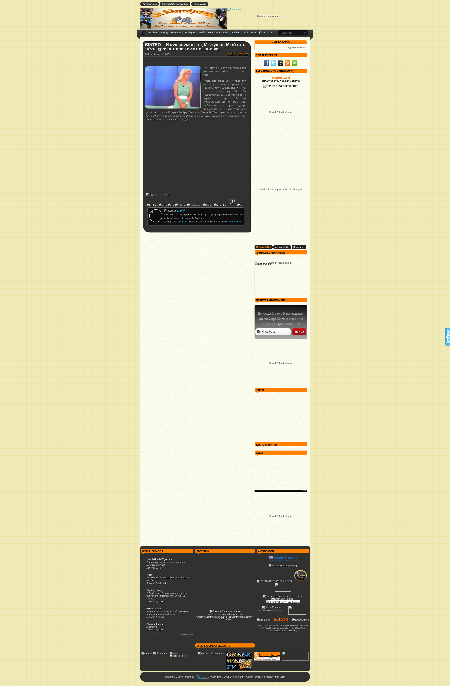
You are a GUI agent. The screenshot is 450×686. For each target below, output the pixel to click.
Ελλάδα (153, 32)
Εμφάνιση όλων (187, 635)
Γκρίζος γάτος (154, 590)
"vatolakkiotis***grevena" (159, 559)
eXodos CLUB (154, 608)
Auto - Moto (222, 32)
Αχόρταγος (151, 627)
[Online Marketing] (272, 607)
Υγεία (245, 32)
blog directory (277, 610)
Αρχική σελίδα (150, 4)
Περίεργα (190, 32)
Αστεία (201, 32)
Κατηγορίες (299, 247)
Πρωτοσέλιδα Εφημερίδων (175, 4)
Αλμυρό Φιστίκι (154, 624)
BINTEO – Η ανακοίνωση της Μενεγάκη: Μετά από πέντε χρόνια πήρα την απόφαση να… (195, 47)
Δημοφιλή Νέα (282, 247)
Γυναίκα (235, 32)
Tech (210, 32)
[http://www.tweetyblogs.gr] (283, 565)
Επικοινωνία (200, 4)
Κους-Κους (177, 32)
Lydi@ (181, 210)
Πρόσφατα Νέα (263, 247)
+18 (270, 32)
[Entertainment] (300, 619)
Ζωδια (303, 491)
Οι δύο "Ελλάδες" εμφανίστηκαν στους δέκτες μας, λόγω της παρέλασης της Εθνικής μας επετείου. (167, 596)
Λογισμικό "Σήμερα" (299, 48)
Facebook (182, 222)
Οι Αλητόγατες (235, 222)
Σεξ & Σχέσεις (258, 32)
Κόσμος (163, 32)
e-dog (149, 574)
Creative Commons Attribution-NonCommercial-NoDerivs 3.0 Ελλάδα (225, 618)
